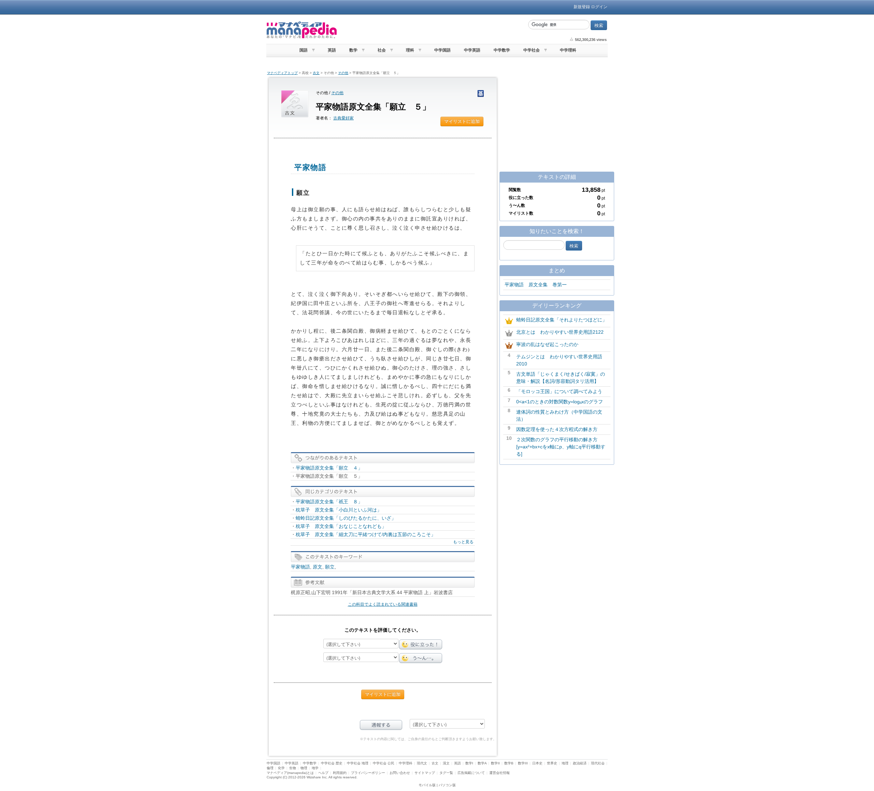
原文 (317, 567)
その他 (343, 73)
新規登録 (582, 6)
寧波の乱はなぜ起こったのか (547, 344)
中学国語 (442, 50)
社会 (382, 50)
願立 (330, 567)
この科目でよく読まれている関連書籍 (383, 604)
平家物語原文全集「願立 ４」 (329, 468)
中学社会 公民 (383, 763)
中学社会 (531, 50)
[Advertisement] (432, 30)
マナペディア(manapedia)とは (290, 773)
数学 (353, 50)
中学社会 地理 (357, 763)
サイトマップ (424, 773)
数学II (495, 763)
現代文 (422, 763)
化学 (281, 768)
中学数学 (502, 50)
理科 (410, 50)
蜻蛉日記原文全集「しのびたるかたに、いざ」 (346, 518)
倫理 (270, 768)
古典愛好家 (343, 118)
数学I (469, 763)
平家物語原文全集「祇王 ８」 (329, 501)
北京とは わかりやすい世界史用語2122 (560, 332)
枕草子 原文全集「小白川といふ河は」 (339, 510)
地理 (565, 763)
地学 (315, 768)
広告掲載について (471, 773)
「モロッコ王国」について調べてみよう (559, 391)
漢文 (446, 763)
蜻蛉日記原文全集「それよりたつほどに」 (561, 319)
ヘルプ (323, 773)
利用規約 (340, 773)
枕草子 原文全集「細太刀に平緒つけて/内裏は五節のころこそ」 (366, 534)
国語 (303, 50)
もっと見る (463, 542)
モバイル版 (427, 785)
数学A (482, 763)
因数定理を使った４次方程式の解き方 (556, 429)
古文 (316, 73)
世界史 (552, 763)
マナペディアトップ (282, 73)
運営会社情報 (499, 773)
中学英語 (472, 50)
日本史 (537, 763)
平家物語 (300, 567)
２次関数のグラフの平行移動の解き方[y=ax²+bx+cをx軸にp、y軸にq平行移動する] (560, 447)
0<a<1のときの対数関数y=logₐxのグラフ (559, 401)
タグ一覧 (446, 773)
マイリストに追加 (462, 121)
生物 (292, 768)
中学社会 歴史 (331, 763)
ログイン (599, 6)
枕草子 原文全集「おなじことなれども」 (341, 526)
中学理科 (568, 50)
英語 (332, 50)
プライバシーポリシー (368, 773)
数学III (523, 763)
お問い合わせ (400, 773)
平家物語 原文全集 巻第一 (536, 284)
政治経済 (580, 763)
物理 (303, 768)
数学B (508, 763)
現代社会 (598, 763)
